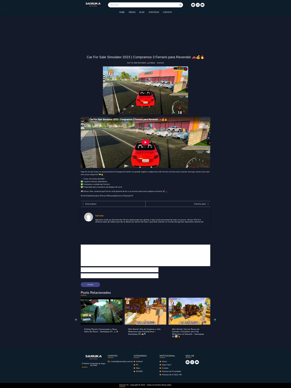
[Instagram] (198, 5)
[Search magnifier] (180, 4)
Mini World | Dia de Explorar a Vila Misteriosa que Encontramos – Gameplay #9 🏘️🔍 (100, 331)
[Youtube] (202, 5)
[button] (76, 320)
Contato (167, 12)
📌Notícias (153, 12)
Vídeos (132, 12)
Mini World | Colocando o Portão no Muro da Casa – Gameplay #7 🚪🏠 (188, 330)
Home (122, 12)
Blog (141, 12)
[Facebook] (193, 5)
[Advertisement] (145, 38)
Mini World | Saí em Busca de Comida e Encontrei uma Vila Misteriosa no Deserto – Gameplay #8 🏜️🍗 (144, 333)
